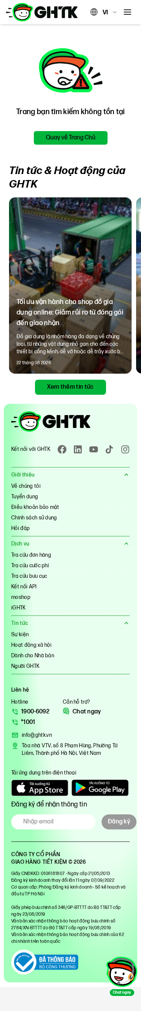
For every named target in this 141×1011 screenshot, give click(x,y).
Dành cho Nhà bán (32, 655)
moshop (20, 597)
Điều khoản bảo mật (35, 507)
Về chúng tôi (26, 486)
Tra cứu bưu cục (29, 576)
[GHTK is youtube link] (93, 449)
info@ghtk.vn (37, 735)
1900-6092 (35, 711)
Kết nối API (24, 586)
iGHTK (18, 608)
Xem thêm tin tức (70, 387)
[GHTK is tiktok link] (109, 449)
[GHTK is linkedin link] (77, 449)
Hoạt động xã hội (31, 645)
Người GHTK (25, 666)
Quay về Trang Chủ (71, 137)
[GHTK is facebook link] (62, 449)
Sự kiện (20, 634)
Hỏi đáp (20, 528)
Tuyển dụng (24, 496)
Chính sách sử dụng (34, 518)
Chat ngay (87, 711)
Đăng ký (119, 821)
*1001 (28, 722)
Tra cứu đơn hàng (31, 555)
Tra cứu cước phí (30, 565)
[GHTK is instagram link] (125, 449)
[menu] (127, 12)
